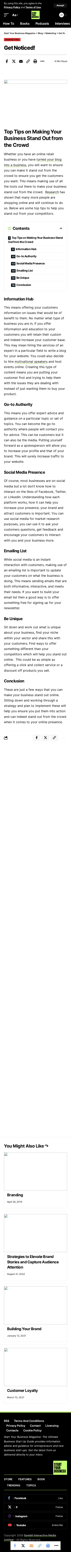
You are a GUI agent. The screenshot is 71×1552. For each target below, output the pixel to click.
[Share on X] (14, 61)
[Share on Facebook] (6, 61)
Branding (15, 1195)
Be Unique (22, 277)
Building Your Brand (24, 1329)
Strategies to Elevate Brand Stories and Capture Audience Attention (33, 1261)
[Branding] (35, 1171)
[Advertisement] (35, 783)
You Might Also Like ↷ (26, 1146)
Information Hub (26, 249)
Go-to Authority (26, 256)
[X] (35, 1507)
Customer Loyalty (22, 1390)
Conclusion (23, 284)
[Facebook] (35, 1498)
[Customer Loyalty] (35, 1367)
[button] (60, 5)
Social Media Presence (30, 263)
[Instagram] (35, 1516)
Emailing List (25, 270)
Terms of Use (33, 7)
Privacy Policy (12, 7)
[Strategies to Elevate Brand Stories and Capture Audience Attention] (35, 1233)
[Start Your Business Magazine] (35, 15)
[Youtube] (35, 1525)
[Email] (21, 61)
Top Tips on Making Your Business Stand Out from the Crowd (35, 240)
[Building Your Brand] (35, 1305)
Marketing (12, 39)
